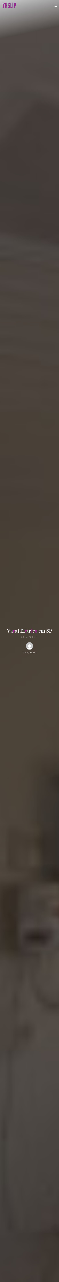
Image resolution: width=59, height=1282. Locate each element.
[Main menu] (54, 5)
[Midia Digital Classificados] (9, 5)
